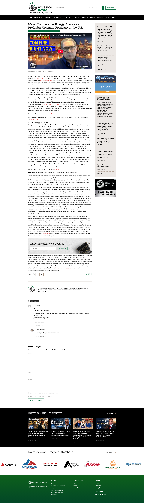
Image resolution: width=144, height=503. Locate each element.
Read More (42, 292)
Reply (41, 325)
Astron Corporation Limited (50, 104)
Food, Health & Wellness (57, 490)
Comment (31, 353)
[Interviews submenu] (72, 17)
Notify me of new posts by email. (41, 396)
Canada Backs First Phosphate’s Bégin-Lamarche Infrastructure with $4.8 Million (104, 60)
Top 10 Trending (104, 26)
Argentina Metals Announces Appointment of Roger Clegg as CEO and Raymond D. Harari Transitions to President (105, 141)
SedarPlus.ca (46, 233)
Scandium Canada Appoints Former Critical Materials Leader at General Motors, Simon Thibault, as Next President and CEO (105, 154)
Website (30, 386)
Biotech (52, 483)
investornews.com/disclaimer (64, 268)
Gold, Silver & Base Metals (57, 492)
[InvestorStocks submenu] (94, 17)
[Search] (103, 8)
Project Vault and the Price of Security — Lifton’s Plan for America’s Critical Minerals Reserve (104, 48)
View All (100, 69)
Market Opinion (54, 494)
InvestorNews (47, 286)
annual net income (46, 81)
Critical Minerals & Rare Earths (36, 31)
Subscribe (110, 7)
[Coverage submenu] (60, 17)
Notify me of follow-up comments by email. (44, 393)
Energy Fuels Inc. (41, 78)
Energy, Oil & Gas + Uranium (52, 31)
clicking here (34, 119)
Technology (53, 497)
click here (54, 114)
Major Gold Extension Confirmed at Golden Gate (104, 165)
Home (30, 17)
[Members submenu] (41, 17)
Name (30, 372)
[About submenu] (102, 17)
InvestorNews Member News (103, 99)
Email (30, 379)
